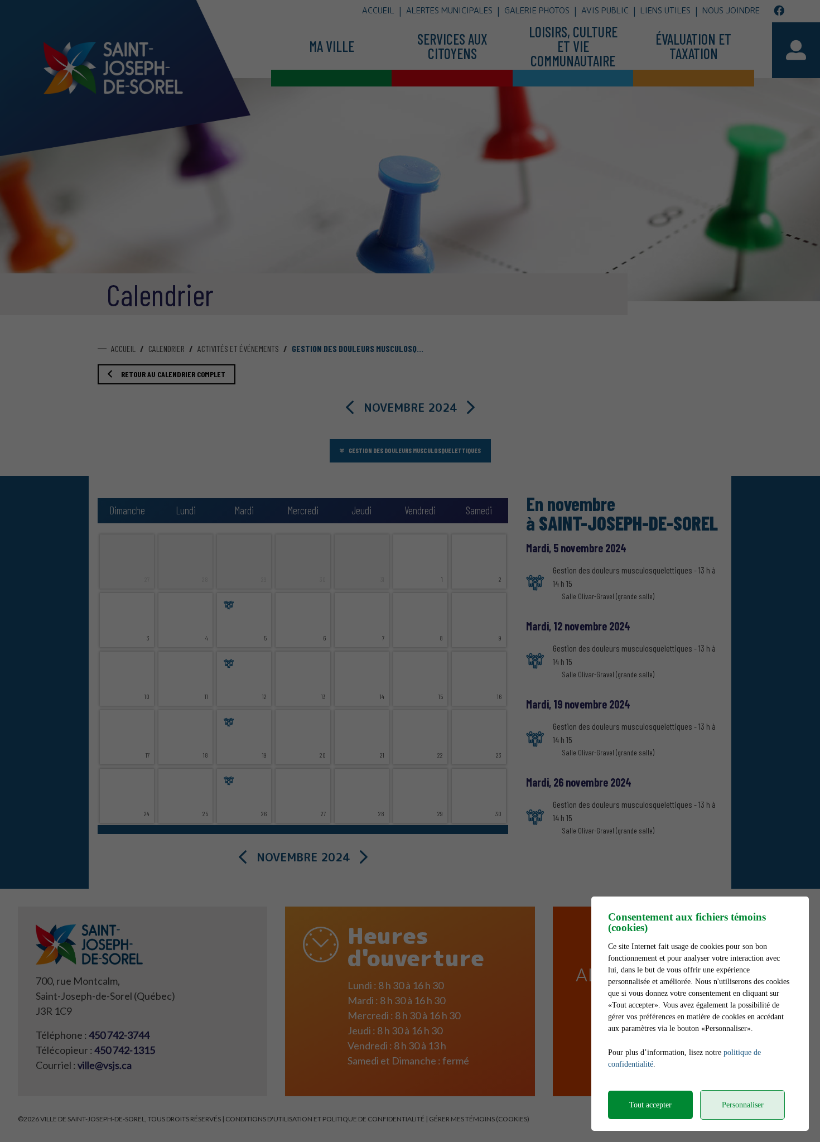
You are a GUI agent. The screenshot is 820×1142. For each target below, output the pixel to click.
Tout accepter (650, 1105)
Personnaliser (743, 1105)
